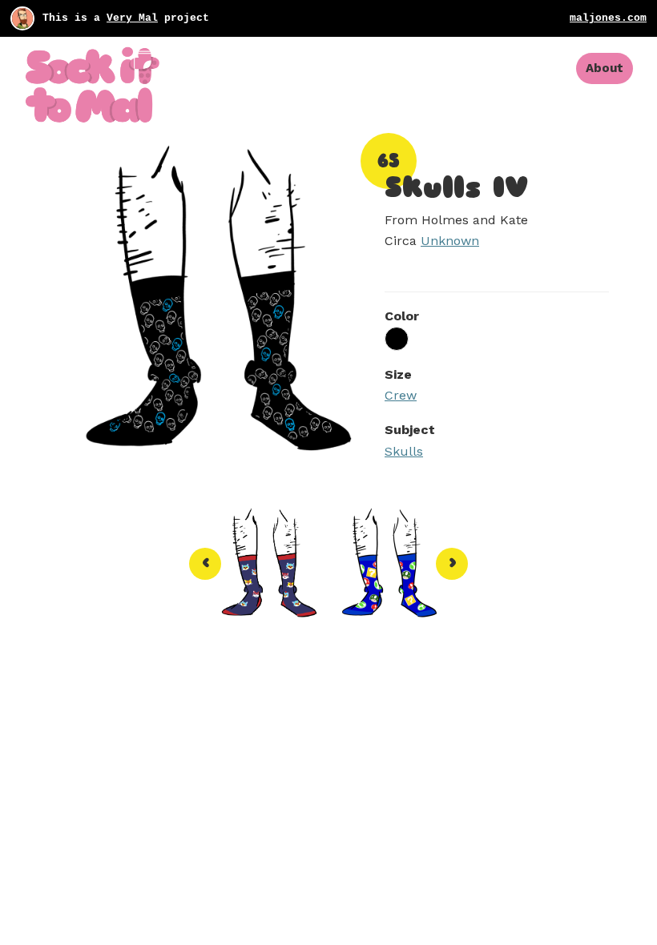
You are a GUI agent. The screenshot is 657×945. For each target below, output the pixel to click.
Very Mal (132, 18)
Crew (401, 395)
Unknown (450, 240)
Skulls (404, 451)
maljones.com (608, 18)
